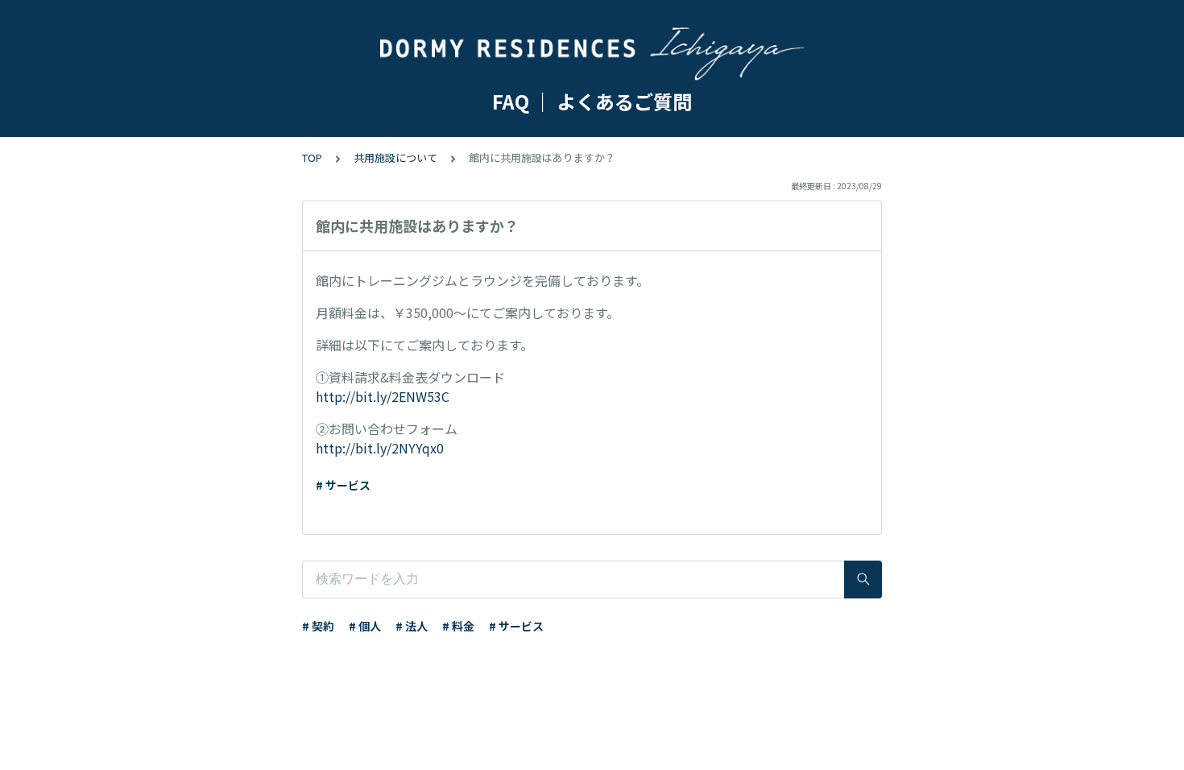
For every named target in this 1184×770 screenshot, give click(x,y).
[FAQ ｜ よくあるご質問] (592, 55)
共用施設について (395, 157)
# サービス (343, 485)
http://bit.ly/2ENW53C (382, 396)
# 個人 (365, 626)
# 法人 (411, 626)
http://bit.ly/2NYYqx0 (380, 447)
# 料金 (458, 626)
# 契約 (318, 626)
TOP (312, 157)
